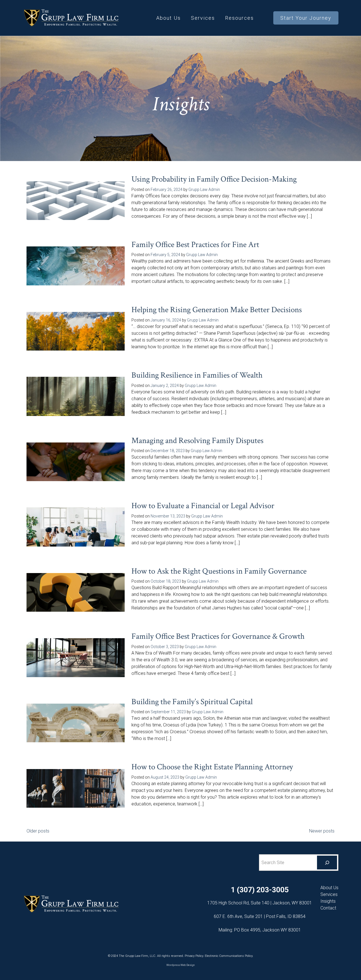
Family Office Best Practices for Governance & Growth (218, 636)
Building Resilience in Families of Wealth (197, 375)
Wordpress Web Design (180, 964)
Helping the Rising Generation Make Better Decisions (216, 310)
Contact (328, 908)
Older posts (38, 831)
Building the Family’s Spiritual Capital (192, 702)
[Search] (327, 862)
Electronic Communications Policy (228, 956)
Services (203, 18)
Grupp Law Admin (204, 189)
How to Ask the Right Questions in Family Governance (219, 571)
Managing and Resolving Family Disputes (197, 440)
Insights (328, 901)
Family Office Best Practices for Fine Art (195, 244)
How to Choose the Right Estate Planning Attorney (212, 767)
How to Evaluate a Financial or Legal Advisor (202, 506)
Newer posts (321, 831)
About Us (168, 18)
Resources (239, 18)
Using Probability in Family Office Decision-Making (214, 179)
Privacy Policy (194, 956)
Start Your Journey (305, 18)
